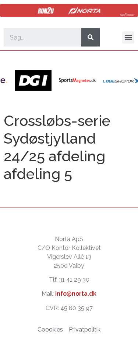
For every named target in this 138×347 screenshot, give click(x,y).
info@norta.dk (75, 293)
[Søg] (90, 37)
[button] (128, 37)
